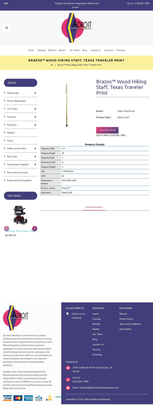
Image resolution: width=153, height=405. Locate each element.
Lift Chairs (12, 108)
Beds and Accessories (17, 172)
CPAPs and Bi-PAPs (16, 148)
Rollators (12, 124)
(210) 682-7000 (141, 3)
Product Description (94, 207)
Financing (97, 354)
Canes (10, 140)
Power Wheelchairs (16, 100)
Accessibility (125, 328)
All (52, 64)
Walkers (11, 132)
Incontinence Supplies (18, 164)
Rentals (96, 323)
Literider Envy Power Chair (20, 230)
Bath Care (12, 156)
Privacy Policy (126, 318)
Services (96, 349)
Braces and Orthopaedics (19, 180)
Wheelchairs (13, 92)
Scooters (11, 116)
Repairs (96, 328)
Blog (94, 339)
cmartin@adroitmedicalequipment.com (99, 387)
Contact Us (98, 344)
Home (95, 313)
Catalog (96, 318)
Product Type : (104, 117)
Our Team (97, 334)
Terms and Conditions (130, 323)
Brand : (100, 111)
